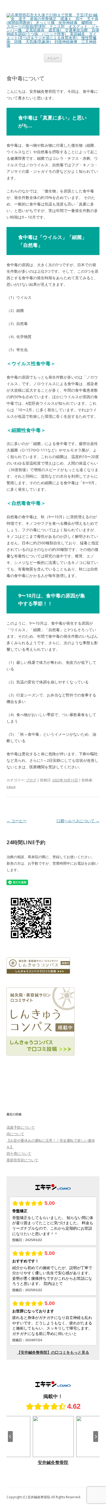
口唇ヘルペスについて (78, 820)
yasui (11, 786)
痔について (15, 1133)
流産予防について (21, 1127)
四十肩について (19, 1153)
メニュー (53, 58)
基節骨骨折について (22, 1160)
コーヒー (17, 820)
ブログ (31, 780)
